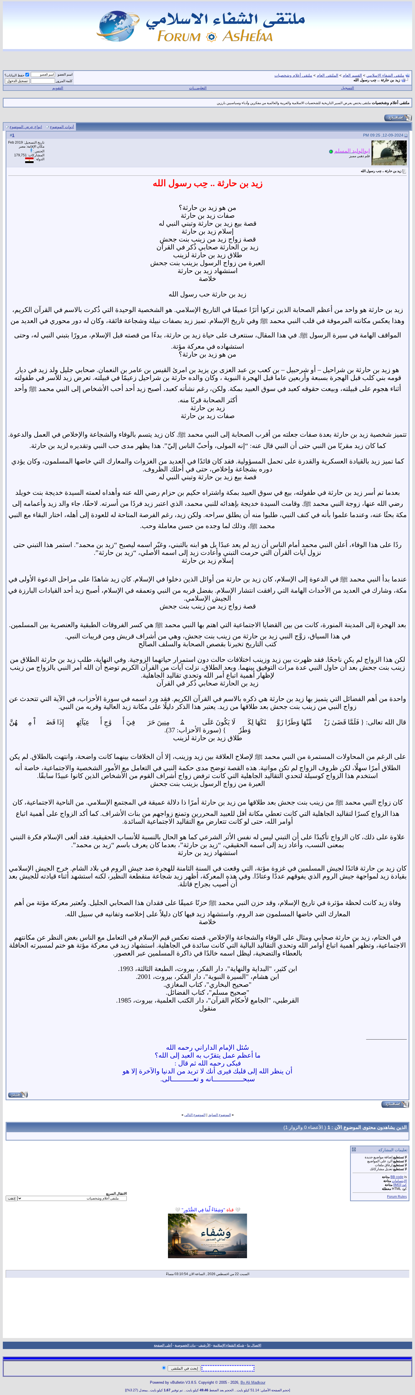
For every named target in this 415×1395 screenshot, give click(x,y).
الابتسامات (399, 1181)
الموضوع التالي (195, 1115)
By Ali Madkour (253, 1382)
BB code (396, 1177)
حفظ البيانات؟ (14, 75)
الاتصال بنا (254, 1345)
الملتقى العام (327, 75)
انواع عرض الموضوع (26, 127)
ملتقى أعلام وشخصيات (293, 75)
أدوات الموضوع (62, 127)
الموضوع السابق (219, 1115)
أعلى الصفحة (163, 1345)
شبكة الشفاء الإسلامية (228, 1345)
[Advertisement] (207, 1310)
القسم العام (352, 75)
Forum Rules (397, 1197)
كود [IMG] (400, 1185)
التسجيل (347, 88)
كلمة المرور (64, 81)
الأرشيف (204, 1345)
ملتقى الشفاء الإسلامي (385, 75)
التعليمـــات (198, 88)
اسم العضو (65, 74)
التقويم (57, 88)
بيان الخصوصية (185, 1345)
